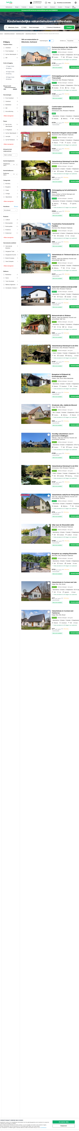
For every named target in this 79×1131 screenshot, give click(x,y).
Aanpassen (63, 1125)
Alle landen (74, 7)
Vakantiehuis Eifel (20, 33)
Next (47, 56)
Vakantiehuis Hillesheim (30, 33)
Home (1, 33)
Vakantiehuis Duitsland (9, 33)
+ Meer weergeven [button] (8, 115)
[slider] (4, 87)
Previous (25, 56)
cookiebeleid (43, 1127)
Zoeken (69, 27)
